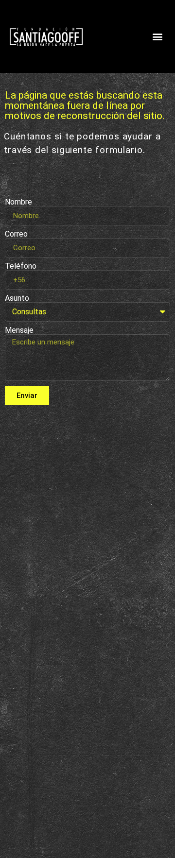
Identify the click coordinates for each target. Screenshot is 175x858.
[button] (157, 37)
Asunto (17, 298)
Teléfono (20, 266)
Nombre (18, 202)
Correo (16, 234)
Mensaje (19, 330)
